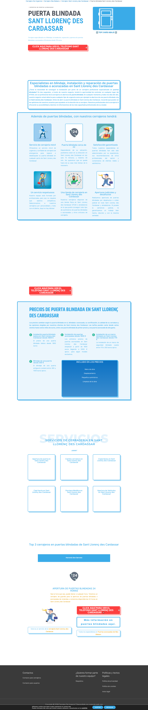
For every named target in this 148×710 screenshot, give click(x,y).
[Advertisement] (74, 67)
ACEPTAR (98, 707)
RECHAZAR (109, 707)
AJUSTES (84, 708)
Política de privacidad (110, 681)
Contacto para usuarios (31, 683)
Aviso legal (106, 691)
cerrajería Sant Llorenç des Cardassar (57, 630)
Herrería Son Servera (74, 558)
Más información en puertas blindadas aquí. (98, 622)
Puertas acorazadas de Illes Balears (107, 633)
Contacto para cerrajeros (32, 678)
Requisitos (79, 681)
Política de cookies (109, 686)
